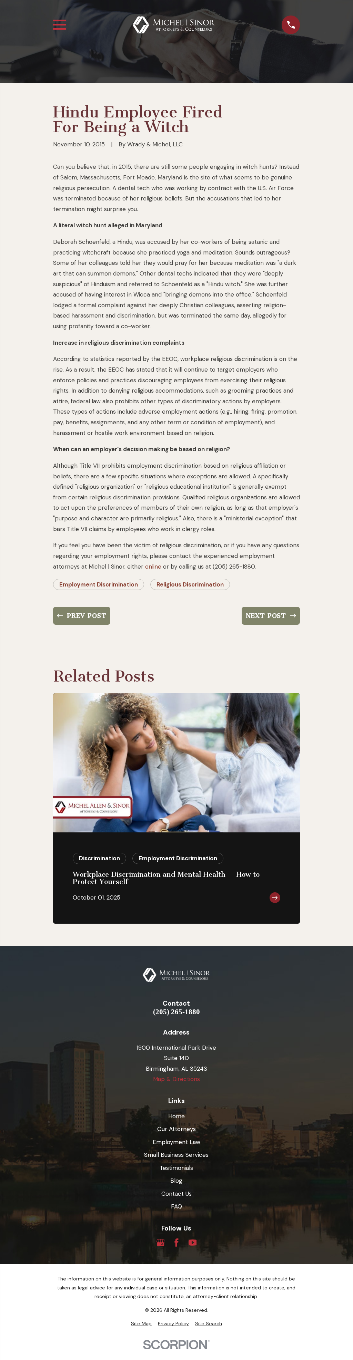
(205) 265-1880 (176, 1012)
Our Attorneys (176, 1129)
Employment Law (176, 1142)
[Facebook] (176, 1242)
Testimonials (176, 1168)
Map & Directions (176, 1079)
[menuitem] (141, 1323)
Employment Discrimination (98, 584)
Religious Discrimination (190, 584)
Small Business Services (176, 1155)
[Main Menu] (59, 24)
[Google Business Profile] (161, 1242)
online (153, 566)
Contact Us (176, 1193)
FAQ (176, 1206)
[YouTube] (193, 1242)
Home (176, 1116)
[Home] (173, 25)
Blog (176, 1180)
